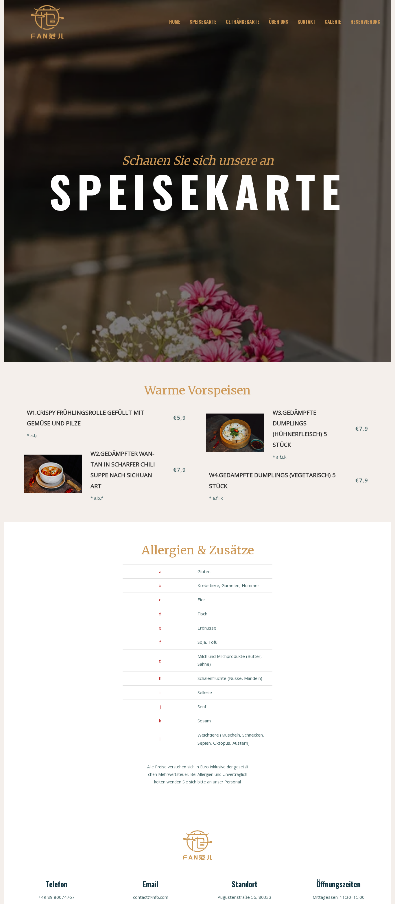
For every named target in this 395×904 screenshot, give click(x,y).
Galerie (333, 21)
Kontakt (306, 21)
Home (174, 21)
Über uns (278, 21)
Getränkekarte (243, 21)
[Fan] (47, 21)
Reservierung (365, 21)
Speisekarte (203, 21)
